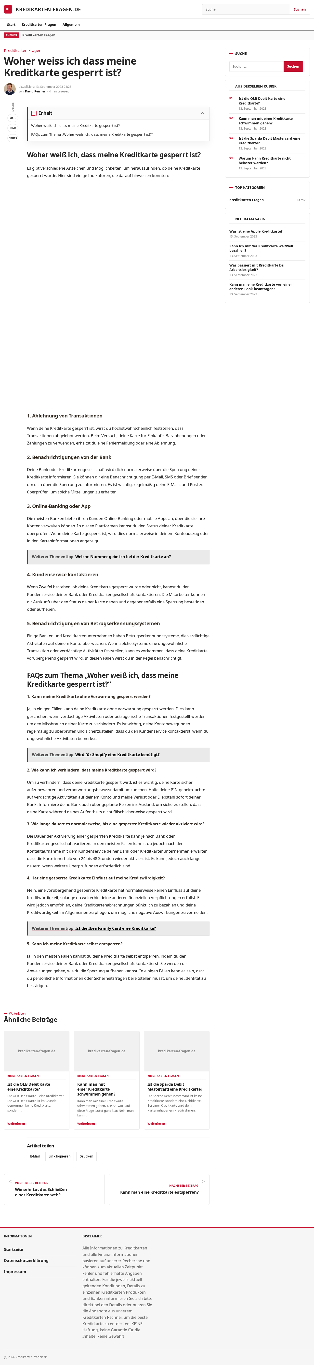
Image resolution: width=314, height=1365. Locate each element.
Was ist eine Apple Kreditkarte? (256, 231)
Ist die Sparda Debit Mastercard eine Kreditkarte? (174, 1087)
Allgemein (71, 24)
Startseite (13, 1249)
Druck (13, 138)
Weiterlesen (16, 1124)
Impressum (15, 1271)
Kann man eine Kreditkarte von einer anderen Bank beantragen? (260, 286)
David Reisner (35, 91)
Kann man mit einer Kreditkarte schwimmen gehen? (96, 1089)
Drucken (86, 1156)
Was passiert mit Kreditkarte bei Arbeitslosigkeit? (256, 267)
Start (11, 24)
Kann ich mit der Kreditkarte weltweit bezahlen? (261, 248)
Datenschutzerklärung (26, 1260)
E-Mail (35, 1156)
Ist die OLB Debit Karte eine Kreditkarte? (28, 1087)
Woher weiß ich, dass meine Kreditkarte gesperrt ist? (75, 125)
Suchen (300, 9)
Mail (13, 118)
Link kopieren (60, 1156)
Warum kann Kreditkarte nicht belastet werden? (265, 160)
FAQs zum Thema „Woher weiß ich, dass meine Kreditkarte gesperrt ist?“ (92, 134)
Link (13, 128)
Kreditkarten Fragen (39, 24)
